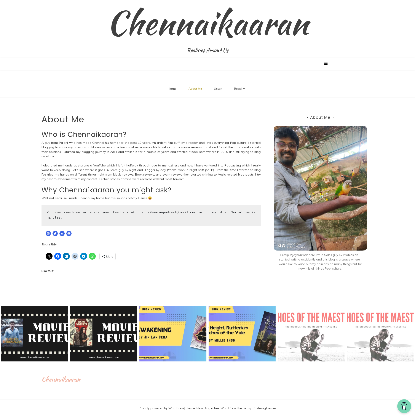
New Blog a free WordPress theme (221, 408)
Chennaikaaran (207, 22)
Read (238, 89)
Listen (218, 89)
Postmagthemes (264, 408)
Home (172, 89)
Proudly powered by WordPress (161, 408)
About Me (195, 89)
